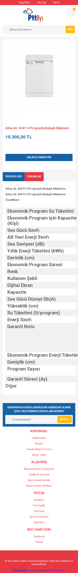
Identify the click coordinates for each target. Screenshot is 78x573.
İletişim (39, 443)
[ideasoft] (20, 570)
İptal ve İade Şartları (39, 480)
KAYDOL (64, 419)
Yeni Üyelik (39, 505)
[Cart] (71, 12)
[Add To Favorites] (21, 147)
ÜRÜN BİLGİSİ (13, 176)
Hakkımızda (39, 438)
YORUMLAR (34, 176)
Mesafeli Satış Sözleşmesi (39, 468)
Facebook (39, 536)
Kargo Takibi (39, 454)
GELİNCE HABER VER (39, 157)
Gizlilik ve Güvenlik (39, 474)
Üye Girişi (39, 511)
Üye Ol (55, 2)
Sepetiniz (39, 522)
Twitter (39, 542)
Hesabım (39, 499)
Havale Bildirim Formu (39, 449)
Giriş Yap (41, 2)
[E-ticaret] (38, 570)
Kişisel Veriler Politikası (39, 485)
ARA (70, 29)
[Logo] (33, 15)
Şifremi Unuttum (39, 516)
